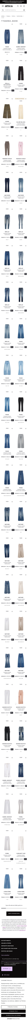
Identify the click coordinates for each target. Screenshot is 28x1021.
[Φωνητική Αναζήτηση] (24, 10)
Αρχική (2, 16)
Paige (22, 925)
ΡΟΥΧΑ (13, 16)
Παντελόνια (20, 16)
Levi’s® (18, 925)
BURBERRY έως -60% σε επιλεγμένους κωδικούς (13, 1)
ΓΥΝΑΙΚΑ (8, 16)
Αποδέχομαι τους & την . (15, 963)
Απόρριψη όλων (13, 1011)
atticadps (6, 974)
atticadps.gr (22, 930)
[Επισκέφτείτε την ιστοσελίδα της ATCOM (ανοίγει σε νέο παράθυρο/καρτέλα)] (13, 1018)
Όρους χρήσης (15, 962)
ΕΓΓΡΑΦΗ (5, 968)
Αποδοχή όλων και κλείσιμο (13, 1015)
